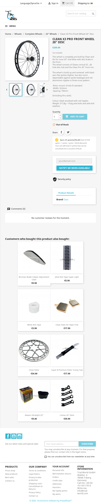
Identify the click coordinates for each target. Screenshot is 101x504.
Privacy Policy (35, 492)
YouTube (13, 436)
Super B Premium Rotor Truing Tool (67, 370)
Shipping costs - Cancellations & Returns (36, 486)
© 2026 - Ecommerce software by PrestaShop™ (50, 500)
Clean (65, 199)
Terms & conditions (37, 470)
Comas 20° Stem (67, 415)
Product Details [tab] (66, 192)
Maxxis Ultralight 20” (34, 415)
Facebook (8, 436)
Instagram (19, 436)
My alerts (56, 494)
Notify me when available (74, 168)
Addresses (57, 484)
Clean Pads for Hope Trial (67, 325)
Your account (60, 466)
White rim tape (34, 325)
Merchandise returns (61, 473)
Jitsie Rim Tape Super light (67, 277)
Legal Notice (34, 474)
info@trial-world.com (82, 492)
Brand (59, 199)
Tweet (68, 132)
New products (11, 474)
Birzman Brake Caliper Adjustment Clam (34, 278)
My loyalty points (59, 490)
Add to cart (74, 116)
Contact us (9, 481)
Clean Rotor (34, 370)
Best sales (9, 477)
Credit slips (57, 480)
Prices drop (10, 470)
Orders (55, 477)
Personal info (58, 470)
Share (61, 132)
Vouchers (56, 487)
